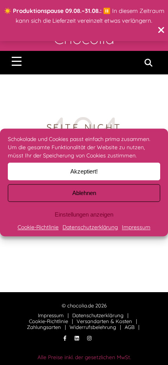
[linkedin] (77, 338)
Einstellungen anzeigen (84, 214)
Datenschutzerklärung (90, 227)
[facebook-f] (65, 338)
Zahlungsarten (44, 327)
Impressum (136, 227)
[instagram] (89, 338)
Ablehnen (84, 193)
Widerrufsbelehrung (93, 327)
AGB (129, 327)
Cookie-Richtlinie (38, 227)
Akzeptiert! (84, 171)
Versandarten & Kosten (104, 321)
